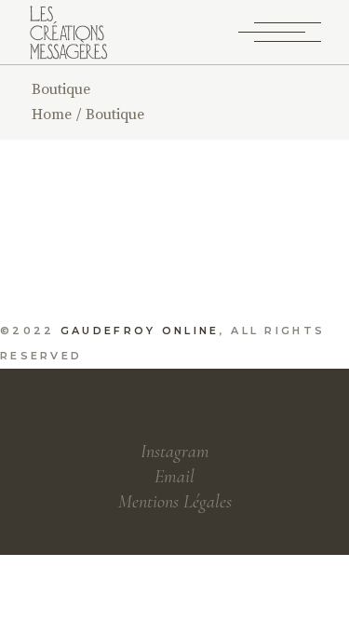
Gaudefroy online (140, 330)
